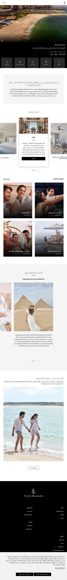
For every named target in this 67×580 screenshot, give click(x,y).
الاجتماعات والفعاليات (28, 515)
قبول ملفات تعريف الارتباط (24, 574)
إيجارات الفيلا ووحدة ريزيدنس (58, 550)
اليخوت (62, 543)
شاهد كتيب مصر (33, 468)
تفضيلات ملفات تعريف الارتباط (42, 574)
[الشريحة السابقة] (38, 170)
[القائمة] (4, 2)
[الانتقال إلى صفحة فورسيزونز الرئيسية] (64, 2)
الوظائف (62, 515)
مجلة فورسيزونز (29, 529)
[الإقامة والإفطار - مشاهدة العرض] (17, 200)
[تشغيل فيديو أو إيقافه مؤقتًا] (2, 40)
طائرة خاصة (61, 540)
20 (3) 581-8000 (62, 54)
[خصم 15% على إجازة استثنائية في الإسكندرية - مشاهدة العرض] (17, 239)
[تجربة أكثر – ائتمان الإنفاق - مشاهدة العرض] (49, 200)
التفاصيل (33, 158)
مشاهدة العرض (58, 215)
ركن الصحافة (29, 525)
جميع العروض (6, 179)
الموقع (56, 54)
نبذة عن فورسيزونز (60, 511)
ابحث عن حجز (29, 511)
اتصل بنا (51, 54)
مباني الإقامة (61, 547)
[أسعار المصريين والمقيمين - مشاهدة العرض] (49, 239)
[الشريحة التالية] (29, 170)
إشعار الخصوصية (60, 568)
